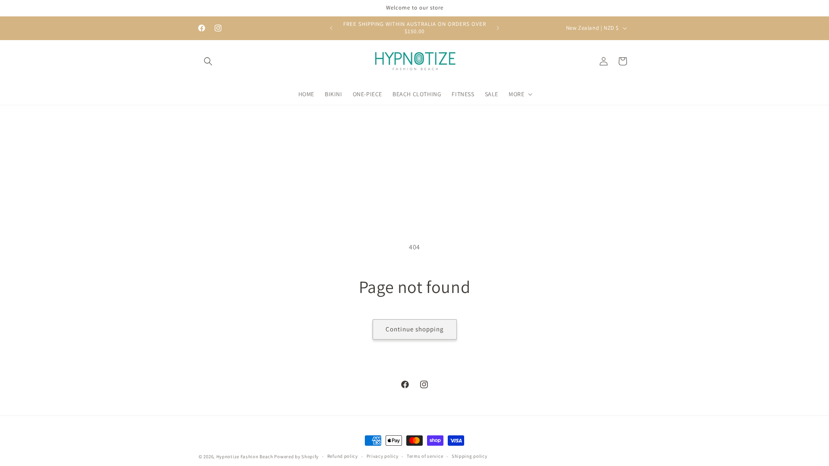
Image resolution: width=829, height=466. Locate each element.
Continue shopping (415, 329)
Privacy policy (383, 456)
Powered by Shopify (296, 456)
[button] (208, 61)
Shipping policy (469, 456)
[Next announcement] (497, 28)
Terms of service (425, 456)
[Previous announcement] (331, 28)
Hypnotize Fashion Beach (244, 456)
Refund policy (342, 456)
